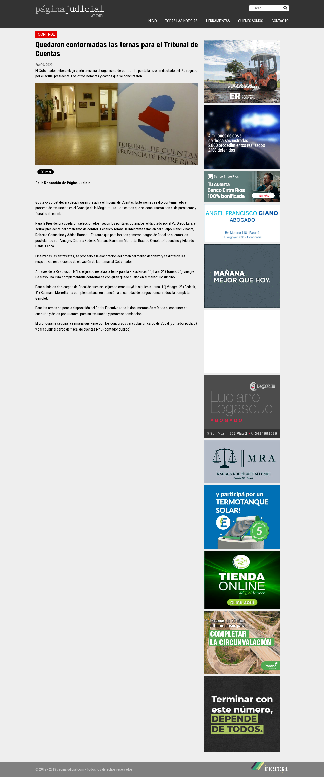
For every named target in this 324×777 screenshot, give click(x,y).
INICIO (152, 20)
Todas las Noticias (181, 20)
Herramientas (218, 20)
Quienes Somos (250, 20)
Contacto (280, 20)
